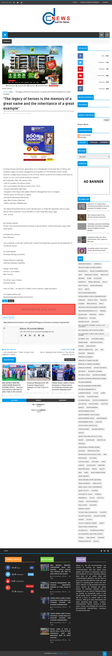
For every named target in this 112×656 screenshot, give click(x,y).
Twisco (96, 541)
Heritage (82, 443)
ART (102, 350)
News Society (84, 490)
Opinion (98, 494)
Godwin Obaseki (98, 429)
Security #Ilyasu (85, 516)
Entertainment (92, 407)
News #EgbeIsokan (98, 472)
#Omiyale (93, 314)
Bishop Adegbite (100, 368)
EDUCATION (82, 404)
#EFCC (105, 282)
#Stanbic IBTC (84, 339)
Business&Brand (85, 382)
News (11, 92)
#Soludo (95, 322)
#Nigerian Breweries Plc (88, 311)
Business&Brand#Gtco (87, 389)
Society (89, 519)
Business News (84, 375)
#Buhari (82, 278)
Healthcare (90, 440)
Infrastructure (94, 451)
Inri (105, 454)
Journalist (83, 137)
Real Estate (83, 505)
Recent (83, 142)
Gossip (81, 433)
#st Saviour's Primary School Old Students (92, 326)
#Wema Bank (83, 342)
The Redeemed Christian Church (91, 534)
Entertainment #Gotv (87, 411)
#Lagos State (93, 300)
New (80, 472)
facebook (62, 400)
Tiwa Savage (90, 537)
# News (10, 301)
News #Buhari (84, 476)
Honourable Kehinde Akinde (89, 447)
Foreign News (84, 429)
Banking (91, 353)
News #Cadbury (84, 483)
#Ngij (101, 304)
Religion (93, 505)
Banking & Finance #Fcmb (88, 360)
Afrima (81, 346)
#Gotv (87, 289)
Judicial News (84, 462)
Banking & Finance (86, 357)
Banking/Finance (85, 264)
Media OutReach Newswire (89, 2)
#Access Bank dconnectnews (90, 267)
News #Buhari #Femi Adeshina (90, 480)
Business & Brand (95, 371)
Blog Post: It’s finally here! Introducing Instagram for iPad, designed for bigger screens (98, 206)
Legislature (91, 465)
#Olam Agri (83, 314)
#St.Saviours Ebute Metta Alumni (91, 330)
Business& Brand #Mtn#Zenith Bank (92, 378)
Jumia (103, 462)
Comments (104, 142)
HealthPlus (101, 440)
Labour (81, 465)
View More (70, 360)
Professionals (92, 501)
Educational (93, 404)
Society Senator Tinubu (88, 523)
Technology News (97, 530)
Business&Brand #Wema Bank (90, 386)
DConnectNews (85, 135)
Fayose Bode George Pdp (88, 425)
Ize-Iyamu (93, 458)
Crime (103, 393)
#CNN (89, 278)
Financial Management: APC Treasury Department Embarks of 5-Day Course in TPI (38, 386)
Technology (83, 530)
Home (75, 2)
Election (104, 404)
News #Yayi (97, 483)
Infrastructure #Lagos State (90, 454)
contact (105, 2)
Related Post (9, 360)
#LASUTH (103, 300)
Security (103, 512)
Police (92, 498)
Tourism (101, 537)
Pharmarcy (83, 498)
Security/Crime (100, 516)
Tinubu (81, 537)
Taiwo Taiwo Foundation (88, 527)
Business (82, 371)
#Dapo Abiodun (94, 282)
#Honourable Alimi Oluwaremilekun (92, 296)
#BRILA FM (104, 275)
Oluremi (95, 490)
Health (81, 440)
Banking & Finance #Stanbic (89, 364)
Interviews (83, 458)
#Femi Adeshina (96, 285)
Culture (82, 396)
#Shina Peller (84, 322)
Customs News (92, 396)
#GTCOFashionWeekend (87, 293)
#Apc (80, 275)
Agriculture (90, 346)
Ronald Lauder (84, 509)
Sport (101, 523)
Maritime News (84, 469)
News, (29, 113)
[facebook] (14, 2)
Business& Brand (99, 375)
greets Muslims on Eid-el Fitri (90, 436)
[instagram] (21, 2)
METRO (94, 469)
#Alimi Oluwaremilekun (99, 271)
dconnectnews (84, 400)
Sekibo (81, 519)
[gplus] (104, 551)
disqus (38, 400)
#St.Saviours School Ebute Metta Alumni (91, 334)
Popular (93, 142)
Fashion (99, 422)
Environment (102, 418)
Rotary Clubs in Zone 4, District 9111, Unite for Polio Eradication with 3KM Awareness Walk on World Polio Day (60, 633)
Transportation (85, 541)
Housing (82, 451)
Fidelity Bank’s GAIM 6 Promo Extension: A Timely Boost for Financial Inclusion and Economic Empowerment (63, 386)
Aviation (82, 353)
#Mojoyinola (92, 304)
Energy (81, 407)
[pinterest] (108, 551)
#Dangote (82, 282)
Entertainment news (86, 418)
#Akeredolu (83, 271)
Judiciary (95, 462)
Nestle (102, 469)
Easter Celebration (100, 400)
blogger (14, 400)
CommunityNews (85, 393)
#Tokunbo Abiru (98, 339)
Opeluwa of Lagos (85, 494)
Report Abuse (83, 124)
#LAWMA (81, 304)
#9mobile (97, 264)
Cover (96, 393)
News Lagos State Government (90, 487)
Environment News (86, 422)
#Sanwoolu (83, 318)
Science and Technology (88, 512)
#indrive (82, 300)
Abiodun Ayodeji (96, 342)
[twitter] (17, 2)
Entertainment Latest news (89, 415)
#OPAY (101, 314)
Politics (100, 498)
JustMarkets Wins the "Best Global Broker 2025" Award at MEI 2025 (97, 239)
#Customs (98, 278)
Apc (96, 350)
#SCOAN (93, 318)
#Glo (80, 289)
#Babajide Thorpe (91, 275)
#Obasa (103, 311)
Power (81, 501)
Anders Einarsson (86, 350)
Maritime (101, 465)
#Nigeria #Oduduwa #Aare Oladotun (92, 307)
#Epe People (83, 285)
